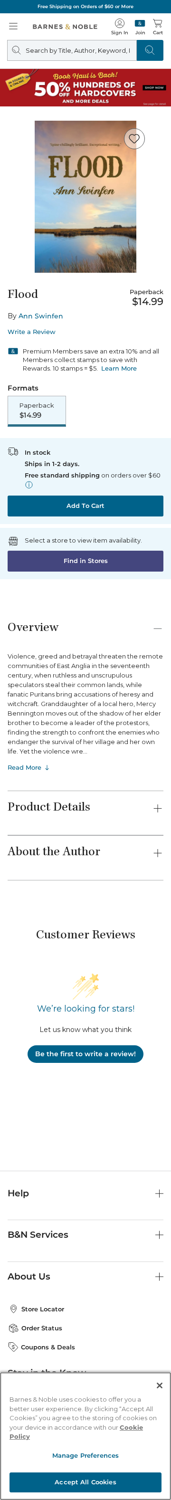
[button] (85, 750)
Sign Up (23, 1471)
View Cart (145, 1407)
